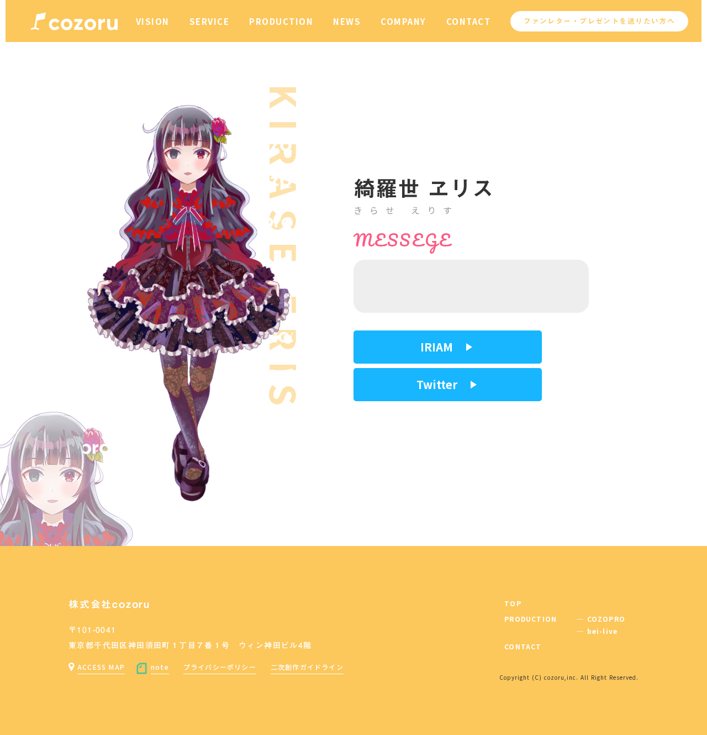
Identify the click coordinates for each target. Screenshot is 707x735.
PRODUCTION (281, 21)
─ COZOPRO (601, 619)
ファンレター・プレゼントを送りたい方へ (599, 21)
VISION (153, 21)
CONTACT (468, 21)
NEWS (347, 21)
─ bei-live (597, 631)
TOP (512, 603)
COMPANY (403, 21)
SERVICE (209, 21)
